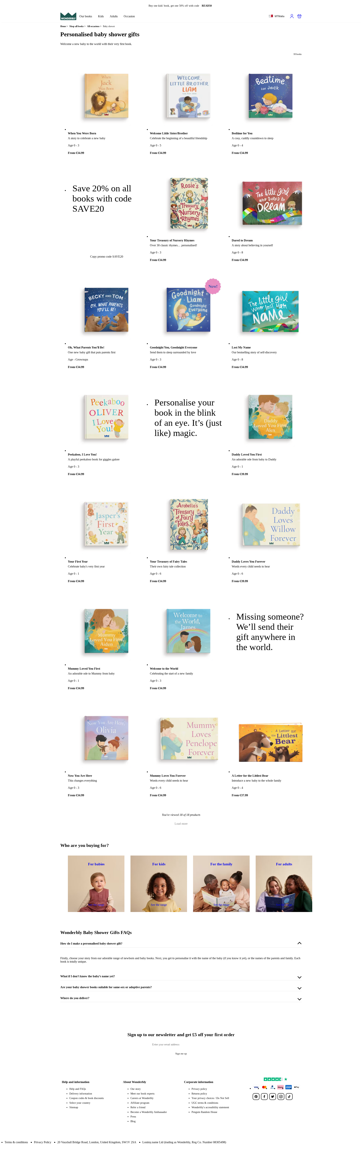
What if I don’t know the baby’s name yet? (87, 976)
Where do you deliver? (74, 998)
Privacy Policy (42, 1142)
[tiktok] (289, 1096)
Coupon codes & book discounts (86, 1098)
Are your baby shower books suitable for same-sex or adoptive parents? (106, 987)
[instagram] (281, 1096)
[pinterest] (256, 1096)
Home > (64, 26)
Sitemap (73, 1107)
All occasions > (94, 26)
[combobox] (276, 16)
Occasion (129, 16)
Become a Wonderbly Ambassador (148, 1112)
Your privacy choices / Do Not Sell (210, 1098)
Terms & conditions (16, 1142)
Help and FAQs (77, 1089)
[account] (292, 16)
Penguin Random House (204, 1112)
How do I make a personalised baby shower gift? (91, 943)
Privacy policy (199, 1089)
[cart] (299, 16)
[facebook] (264, 1096)
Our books (85, 16)
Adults (114, 16)
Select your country (79, 1102)
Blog (133, 1121)
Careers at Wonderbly (141, 1098)
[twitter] (272, 1096)
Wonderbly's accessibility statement (210, 1107)
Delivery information (80, 1093)
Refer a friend (137, 1107)
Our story (135, 1089)
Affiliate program (139, 1102)
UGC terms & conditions (205, 1102)
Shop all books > (77, 26)
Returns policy (199, 1093)
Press (133, 1116)
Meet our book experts (142, 1093)
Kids (101, 16)
